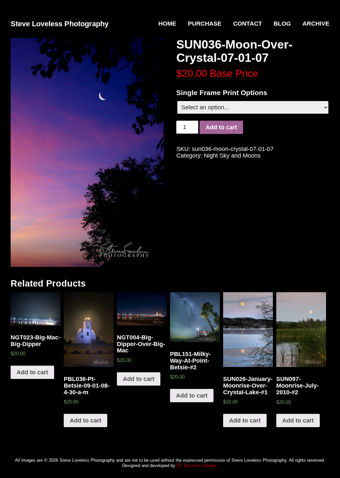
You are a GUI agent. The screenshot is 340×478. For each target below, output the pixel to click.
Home (167, 23)
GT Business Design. (197, 465)
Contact (247, 23)
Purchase (204, 23)
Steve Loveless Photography (60, 24)
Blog (282, 23)
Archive (315, 23)
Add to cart (221, 127)
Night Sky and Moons (232, 155)
